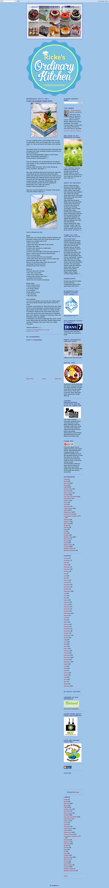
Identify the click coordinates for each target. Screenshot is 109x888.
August (66, 615)
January (66, 558)
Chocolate (67, 491)
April (65, 562)
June (65, 575)
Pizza (65, 533)
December (67, 560)
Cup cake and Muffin (70, 496)
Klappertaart (67, 512)
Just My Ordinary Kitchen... (55, 7)
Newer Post (29, 378)
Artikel (66, 479)
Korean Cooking (69, 514)
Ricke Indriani (76, 110)
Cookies (66, 494)
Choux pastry (68, 493)
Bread (65, 481)
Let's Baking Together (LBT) (72, 516)
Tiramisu (66, 546)
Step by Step (68, 544)
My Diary (67, 523)
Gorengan (67, 506)
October (66, 571)
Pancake (66, 527)
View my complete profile (72, 130)
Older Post (58, 378)
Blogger (77, 792)
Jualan (66, 510)
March (66, 564)
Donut (66, 502)
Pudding (66, 535)
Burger (66, 485)
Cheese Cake (68, 489)
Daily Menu (35, 331)
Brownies (66, 483)
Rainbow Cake (68, 537)
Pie (65, 531)
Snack (66, 542)
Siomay (66, 540)
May (65, 598)
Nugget (66, 525)
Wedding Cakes (68, 548)
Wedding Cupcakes (69, 550)
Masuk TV (67, 521)
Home (44, 378)
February (66, 580)
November (67, 569)
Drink (65, 504)
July (65, 573)
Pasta (65, 529)
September (67, 591)
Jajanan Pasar (68, 508)
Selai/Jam (67, 538)
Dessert (66, 500)
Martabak (67, 519)
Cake (65, 487)
